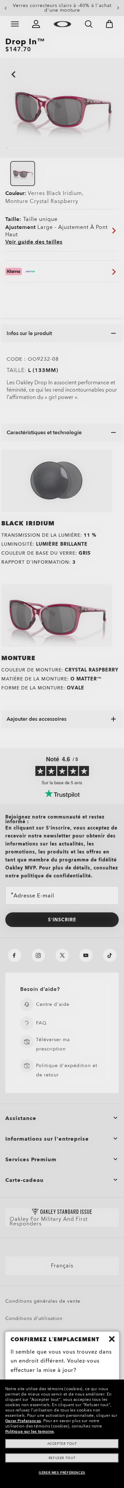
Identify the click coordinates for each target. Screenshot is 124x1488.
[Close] (111, 1339)
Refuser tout (62, 1458)
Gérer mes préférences (62, 1472)
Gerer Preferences (23, 1420)
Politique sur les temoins (29, 1431)
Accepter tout (62, 1443)
